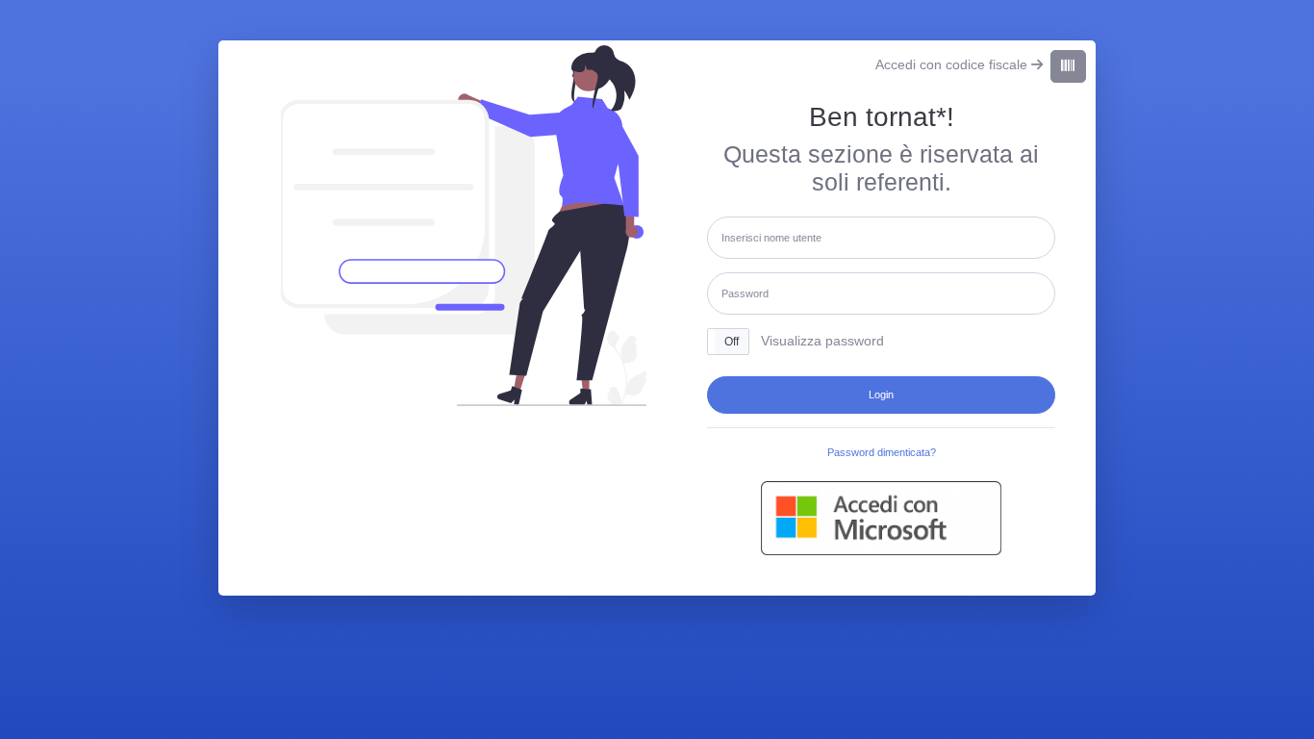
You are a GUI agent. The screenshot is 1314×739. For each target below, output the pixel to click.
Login (881, 394)
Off (731, 341)
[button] (728, 341)
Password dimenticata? (881, 452)
